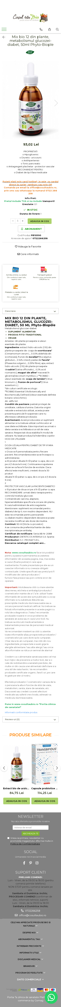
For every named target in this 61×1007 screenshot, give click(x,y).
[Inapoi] (2, 37)
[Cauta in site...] (57, 29)
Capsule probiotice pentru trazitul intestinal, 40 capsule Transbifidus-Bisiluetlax (44, 788)
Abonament (33, 228)
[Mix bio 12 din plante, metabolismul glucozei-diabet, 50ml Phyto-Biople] (30, 100)
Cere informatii (29, 254)
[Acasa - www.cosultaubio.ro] (30, 17)
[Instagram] (37, 863)
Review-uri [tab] (12, 719)
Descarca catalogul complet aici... (25, 543)
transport (48, 201)
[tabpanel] (30, 100)
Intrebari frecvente (29, 946)
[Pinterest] (30, 863)
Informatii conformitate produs (21, 712)
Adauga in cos (39, 221)
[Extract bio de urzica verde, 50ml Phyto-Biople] (16, 764)
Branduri (29, 966)
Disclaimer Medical (29, 959)
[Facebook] (24, 863)
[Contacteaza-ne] (41, 29)
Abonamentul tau (29, 939)
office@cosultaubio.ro (32, 915)
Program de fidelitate (29, 973)
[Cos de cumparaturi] (49, 29)
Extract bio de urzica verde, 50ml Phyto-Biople (16, 788)
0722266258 (32, 910)
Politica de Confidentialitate (25, 844)
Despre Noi (29, 932)
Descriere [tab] (10, 311)
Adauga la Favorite (29, 246)
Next (56, 103)
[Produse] (4, 30)
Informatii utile (29, 952)
